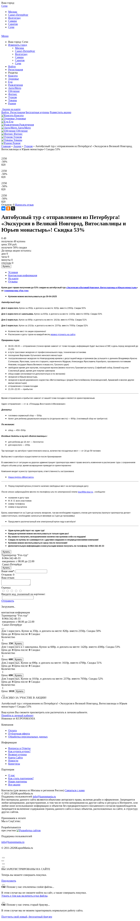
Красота (13, 75)
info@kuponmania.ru (44, 796)
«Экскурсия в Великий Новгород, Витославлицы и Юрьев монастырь (101, 287)
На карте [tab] (13, 278)
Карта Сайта (15, 757)
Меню (5, 36)
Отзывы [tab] (13, 281)
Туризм (12, 97)
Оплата (12, 730)
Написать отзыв (24, 204)
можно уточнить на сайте (63, 334)
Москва (12, 11)
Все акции (14, 784)
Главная (6, 146)
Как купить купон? (19, 751)
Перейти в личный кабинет (17, 715)
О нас (11, 775)
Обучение (14, 91)
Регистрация (15, 69)
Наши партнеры (17, 781)
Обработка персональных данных (28, 736)
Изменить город (17, 44)
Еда (10, 81)
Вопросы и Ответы (19, 748)
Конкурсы (14, 763)
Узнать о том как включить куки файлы (24, 895)
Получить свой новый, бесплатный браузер (26, 916)
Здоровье (13, 78)
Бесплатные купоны (37, 112)
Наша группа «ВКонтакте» (21, 477)
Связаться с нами (75, 790)
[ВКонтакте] (3, 208)
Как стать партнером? (21, 778)
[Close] (2, 628)
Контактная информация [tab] (22, 275)
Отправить (7, 600)
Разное (12, 103)
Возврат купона (17, 754)
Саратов (13, 24)
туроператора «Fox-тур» (16, 290)
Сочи (11, 27)
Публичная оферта (19, 733)
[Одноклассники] (8, 208)
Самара (12, 21)
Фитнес (12, 94)
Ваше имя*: (8, 571)
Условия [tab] (13, 272)
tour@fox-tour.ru (85, 492)
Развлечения (15, 84)
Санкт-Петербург (18, 14)
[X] (13, 208)
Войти (12, 66)
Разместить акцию (60, 112)
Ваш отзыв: (8, 577)
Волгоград (14, 17)
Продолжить (8, 880)
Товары (12, 100)
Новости (13, 760)
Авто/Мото (14, 88)
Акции (17, 146)
